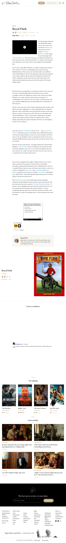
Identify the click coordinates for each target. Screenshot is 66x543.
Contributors (58, 518)
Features (47, 519)
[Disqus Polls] (33, 326)
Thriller (24, 522)
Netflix (24, 514)
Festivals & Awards (49, 525)
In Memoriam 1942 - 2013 (28, 533)
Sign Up (4, 522)
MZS (35, 518)
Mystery (25, 513)
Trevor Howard (42, 172)
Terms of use (37, 540)
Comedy (15, 516)
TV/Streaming (48, 521)
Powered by (16, 230)
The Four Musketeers (18, 58)
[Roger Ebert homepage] (10, 3)
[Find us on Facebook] (56, 521)
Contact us (57, 514)
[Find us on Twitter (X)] (60, 521)
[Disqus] (33, 358)
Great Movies (37, 516)
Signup (41, 3)
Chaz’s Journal (37, 514)
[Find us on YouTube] (58, 521)
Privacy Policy (45, 540)
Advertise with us (59, 516)
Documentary (16, 518)
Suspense (25, 520)
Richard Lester (48, 47)
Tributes (36, 523)
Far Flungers (37, 520)
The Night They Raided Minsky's (42, 184)
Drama (25, 32)
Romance (25, 516)
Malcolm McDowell (25, 131)
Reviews (14, 25)
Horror (14, 522)
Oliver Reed (23, 147)
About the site (58, 513)
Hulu (14, 523)
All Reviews (4, 516)
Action (14, 513)
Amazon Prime (16, 514)
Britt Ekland (20, 180)
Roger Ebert (15, 35)
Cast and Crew (5, 518)
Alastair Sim (29, 170)
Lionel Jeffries (38, 170)
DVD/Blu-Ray (48, 513)
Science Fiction (26, 518)
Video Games (48, 514)
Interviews (36, 522)
